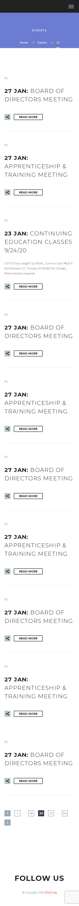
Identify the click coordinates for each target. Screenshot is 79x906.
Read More (28, 117)
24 (65, 813)
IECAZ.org (51, 892)
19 (31, 813)
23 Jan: (38, 242)
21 (51, 813)
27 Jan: (36, 166)
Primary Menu (71, 7)
